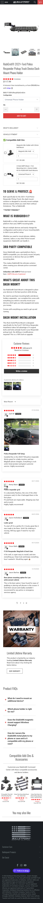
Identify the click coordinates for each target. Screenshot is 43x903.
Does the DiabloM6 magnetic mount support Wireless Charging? (20, 722)
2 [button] (20, 603)
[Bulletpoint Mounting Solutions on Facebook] (17, 865)
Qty (4, 105)
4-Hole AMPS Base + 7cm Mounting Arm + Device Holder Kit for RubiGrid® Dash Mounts (27, 168)
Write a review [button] (21, 371)
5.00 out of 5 (27, 348)
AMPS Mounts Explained (16, 274)
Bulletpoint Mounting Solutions (16, 876)
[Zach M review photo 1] (21, 431)
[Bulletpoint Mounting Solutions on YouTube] (25, 865)
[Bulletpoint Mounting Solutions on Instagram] (21, 865)
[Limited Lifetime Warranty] (21, 628)
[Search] (35, 2)
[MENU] (1, 2)
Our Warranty (14, 671)
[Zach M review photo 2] (6, 448)
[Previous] (5, 26)
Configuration (7, 95)
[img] (9, 411)
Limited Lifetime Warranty (19, 653)
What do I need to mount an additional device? (20, 699)
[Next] (38, 26)
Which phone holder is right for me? (20, 710)
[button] (8, 79)
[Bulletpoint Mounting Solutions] (21, 2)
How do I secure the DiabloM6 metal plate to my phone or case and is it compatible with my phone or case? (20, 738)
